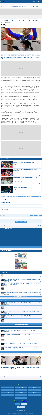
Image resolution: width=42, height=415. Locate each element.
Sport (19, 3)
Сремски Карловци (23, 6)
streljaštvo (3, 196)
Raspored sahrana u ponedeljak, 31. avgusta (21, 321)
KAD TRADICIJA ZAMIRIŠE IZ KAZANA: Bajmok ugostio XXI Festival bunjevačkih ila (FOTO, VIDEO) (21, 293)
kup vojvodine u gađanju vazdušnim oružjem (21, 196)
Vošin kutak (38, 6)
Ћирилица (24, 404)
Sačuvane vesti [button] (36, 1)
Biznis (10, 3)
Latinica (18, 404)
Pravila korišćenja (31, 411)
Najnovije (6, 3)
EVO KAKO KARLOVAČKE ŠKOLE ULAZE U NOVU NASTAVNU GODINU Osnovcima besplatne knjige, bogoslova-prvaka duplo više (21, 316)
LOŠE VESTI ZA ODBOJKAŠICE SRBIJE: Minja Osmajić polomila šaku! (21, 172)
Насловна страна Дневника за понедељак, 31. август (21, 261)
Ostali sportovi (6, 202)
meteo (2, 6)
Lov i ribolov (21, 395)
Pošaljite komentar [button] (36, 215)
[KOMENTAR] (5, 225)
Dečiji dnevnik (34, 395)
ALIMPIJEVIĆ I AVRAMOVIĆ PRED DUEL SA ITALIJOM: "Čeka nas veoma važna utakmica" (21, 189)
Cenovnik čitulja (14, 411)
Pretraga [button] (38, 1)
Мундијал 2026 (14, 6)
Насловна (21, 406)
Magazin (7, 395)
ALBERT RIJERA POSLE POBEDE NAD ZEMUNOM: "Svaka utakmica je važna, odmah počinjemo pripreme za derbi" (21, 181)
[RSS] (24, 410)
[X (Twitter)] (21, 410)
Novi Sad (23, 3)
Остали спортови (12, 16)
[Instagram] (19, 410)
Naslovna (2, 16)
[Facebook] (17, 410)
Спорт (7, 16)
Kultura (34, 392)
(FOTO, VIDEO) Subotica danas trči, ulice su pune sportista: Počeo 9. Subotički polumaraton (21, 289)
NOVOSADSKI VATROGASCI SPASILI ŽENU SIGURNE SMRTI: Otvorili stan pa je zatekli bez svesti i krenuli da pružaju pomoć (21, 303)
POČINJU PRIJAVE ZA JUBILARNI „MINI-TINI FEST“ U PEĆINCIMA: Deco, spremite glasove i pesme (21, 276)
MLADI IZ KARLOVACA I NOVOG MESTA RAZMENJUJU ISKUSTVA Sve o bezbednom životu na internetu (21, 312)
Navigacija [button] (40, 1)
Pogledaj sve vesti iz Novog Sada (21, 324)
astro (8, 6)
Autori (18, 411)
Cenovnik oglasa (9, 411)
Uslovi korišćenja (3, 215)
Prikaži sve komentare (21, 221)
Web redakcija (22, 411)
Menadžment (4, 411)
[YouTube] (22, 410)
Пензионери (32, 6)
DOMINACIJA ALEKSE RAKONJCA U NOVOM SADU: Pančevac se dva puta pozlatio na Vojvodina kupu (21, 366)
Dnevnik (4, 24)
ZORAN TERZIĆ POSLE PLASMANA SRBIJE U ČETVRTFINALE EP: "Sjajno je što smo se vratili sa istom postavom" (21, 164)
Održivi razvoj (35, 3)
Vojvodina (28, 3)
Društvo (15, 3)
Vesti (2, 3)
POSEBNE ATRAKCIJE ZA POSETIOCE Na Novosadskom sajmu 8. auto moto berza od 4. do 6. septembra (21, 308)
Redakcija (26, 411)
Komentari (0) (4, 27)
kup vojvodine (9, 196)
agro (5, 6)
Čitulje (21, 397)
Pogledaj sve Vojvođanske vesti (21, 296)
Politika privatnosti (37, 411)
